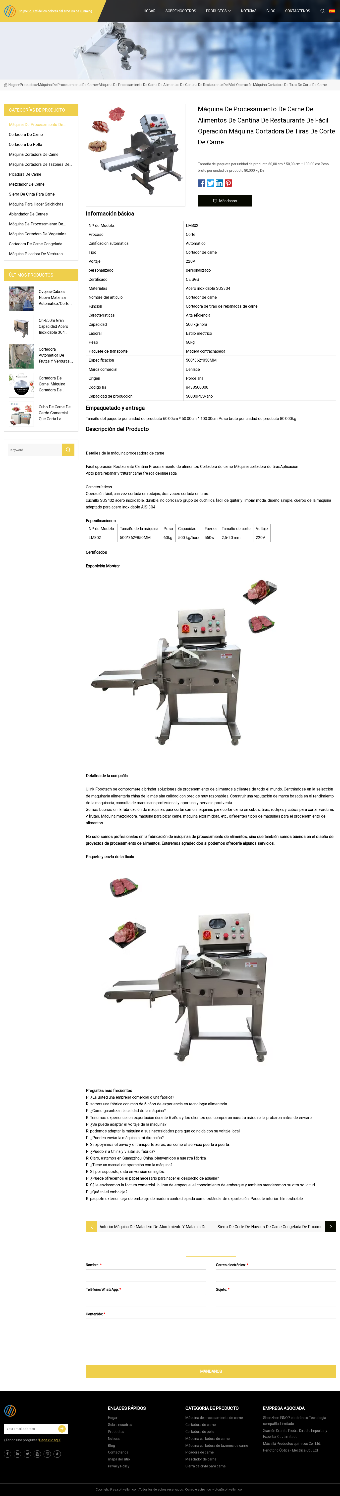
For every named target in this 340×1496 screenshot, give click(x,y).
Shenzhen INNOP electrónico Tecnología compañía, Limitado (294, 1421)
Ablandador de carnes (28, 214)
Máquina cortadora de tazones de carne (39, 165)
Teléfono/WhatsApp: (103, 1289)
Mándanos (228, 201)
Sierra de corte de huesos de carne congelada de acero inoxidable (262, 1227)
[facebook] (7, 1454)
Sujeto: (222, 1289)
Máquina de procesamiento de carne (67, 85)
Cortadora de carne (26, 134)
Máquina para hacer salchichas (36, 204)
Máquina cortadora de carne (33, 154)
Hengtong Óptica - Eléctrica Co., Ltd (290, 1450)
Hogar (150, 11)
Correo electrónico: (232, 1265)
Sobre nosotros (181, 11)
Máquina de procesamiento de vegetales (36, 225)
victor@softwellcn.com (228, 1489)
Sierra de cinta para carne (32, 194)
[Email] (62, 1429)
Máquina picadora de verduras (36, 253)
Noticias (249, 11)
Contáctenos (297, 11)
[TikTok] (57, 1454)
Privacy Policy (118, 1466)
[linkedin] (17, 1454)
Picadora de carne (25, 174)
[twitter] (27, 1454)
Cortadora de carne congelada (35, 244)
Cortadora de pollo (25, 144)
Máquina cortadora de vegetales (37, 234)
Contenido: (95, 1314)
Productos (216, 11)
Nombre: (94, 1265)
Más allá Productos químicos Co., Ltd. (292, 1444)
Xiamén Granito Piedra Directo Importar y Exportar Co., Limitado (295, 1434)
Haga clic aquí (49, 1440)
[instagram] (47, 1454)
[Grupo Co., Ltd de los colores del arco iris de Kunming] (29, 1411)
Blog (271, 11)
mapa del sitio (119, 1459)
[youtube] (37, 1454)
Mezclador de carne (27, 184)
